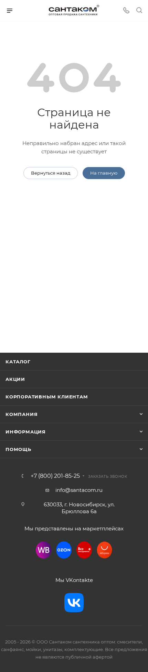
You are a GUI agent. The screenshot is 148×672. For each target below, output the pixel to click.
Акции (15, 379)
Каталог (18, 361)
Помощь (18, 449)
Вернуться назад (50, 173)
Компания (22, 414)
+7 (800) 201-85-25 (55, 476)
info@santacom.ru (79, 490)
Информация (26, 431)
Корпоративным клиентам (47, 396)
